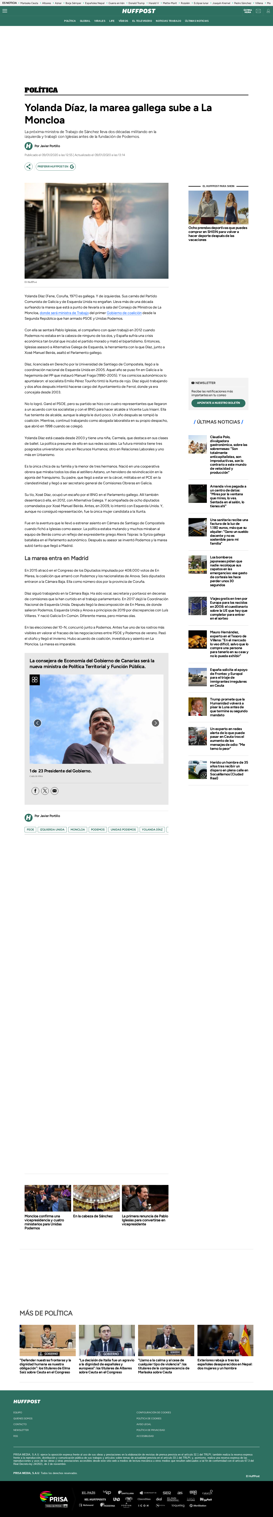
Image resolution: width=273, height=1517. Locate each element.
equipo (17, 1412)
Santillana (129, 1492)
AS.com (179, 1492)
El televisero (142, 21)
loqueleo (179, 1504)
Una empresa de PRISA (55, 1496)
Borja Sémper (73, 3)
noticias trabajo (168, 21)
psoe (30, 829)
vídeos (123, 21)
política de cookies (148, 1418)
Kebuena (204, 1498)
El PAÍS (90, 1492)
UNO (118, 1498)
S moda (161, 1504)
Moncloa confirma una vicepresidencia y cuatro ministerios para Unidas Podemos (44, 1222)
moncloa (78, 829)
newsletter (21, 1430)
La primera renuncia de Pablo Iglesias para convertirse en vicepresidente (145, 1220)
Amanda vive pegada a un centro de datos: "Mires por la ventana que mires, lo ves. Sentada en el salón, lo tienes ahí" (228, 496)
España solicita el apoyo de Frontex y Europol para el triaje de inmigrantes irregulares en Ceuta (228, 677)
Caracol (208, 1492)
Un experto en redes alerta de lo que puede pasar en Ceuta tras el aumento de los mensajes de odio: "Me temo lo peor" (227, 739)
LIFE (112, 21)
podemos (98, 829)
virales (99, 21)
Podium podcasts (128, 1504)
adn (192, 1492)
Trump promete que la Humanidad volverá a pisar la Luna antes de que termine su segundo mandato (228, 707)
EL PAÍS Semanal (174, 1498)
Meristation (198, 1504)
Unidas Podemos (123, 829)
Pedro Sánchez (242, 3)
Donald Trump (137, 3)
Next (155, 723)
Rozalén (185, 3)
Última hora (248, 11)
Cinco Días (145, 1498)
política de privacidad (150, 1430)
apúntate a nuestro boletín (218, 403)
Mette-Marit (170, 3)
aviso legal (143, 1424)
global (85, 21)
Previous (38, 723)
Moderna (108, 1504)
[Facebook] (35, 791)
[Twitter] (45, 791)
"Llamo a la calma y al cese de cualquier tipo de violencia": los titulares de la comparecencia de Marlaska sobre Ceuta (163, 1366)
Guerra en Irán (117, 3)
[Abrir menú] (4, 11)
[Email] (54, 791)
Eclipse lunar (201, 3)
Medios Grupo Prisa (55, 1505)
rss (15, 1436)
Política (41, 90)
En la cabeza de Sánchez (93, 1216)
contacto (20, 1424)
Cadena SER (167, 1492)
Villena (259, 3)
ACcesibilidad (145, 1436)
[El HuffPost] (139, 11)
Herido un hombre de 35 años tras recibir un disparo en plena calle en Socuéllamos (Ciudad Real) (229, 770)
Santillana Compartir (150, 1492)
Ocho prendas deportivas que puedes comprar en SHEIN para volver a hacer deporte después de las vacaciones (217, 234)
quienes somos (22, 1418)
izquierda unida (52, 829)
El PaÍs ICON (145, 1504)
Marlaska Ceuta (29, 3)
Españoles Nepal (95, 3)
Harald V (154, 3)
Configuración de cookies (153, 1412)
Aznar (58, 3)
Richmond (88, 1504)
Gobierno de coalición (124, 313)
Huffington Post (96, 1498)
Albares (46, 3)
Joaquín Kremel (221, 3)
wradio (130, 1498)
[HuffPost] (27, 1401)
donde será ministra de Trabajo (64, 313)
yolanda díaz (152, 829)
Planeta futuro (190, 1498)
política (70, 21)
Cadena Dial (160, 1498)
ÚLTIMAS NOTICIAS (197, 21)
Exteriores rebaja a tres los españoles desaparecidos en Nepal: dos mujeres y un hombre (224, 1364)
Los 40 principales (110, 1492)
